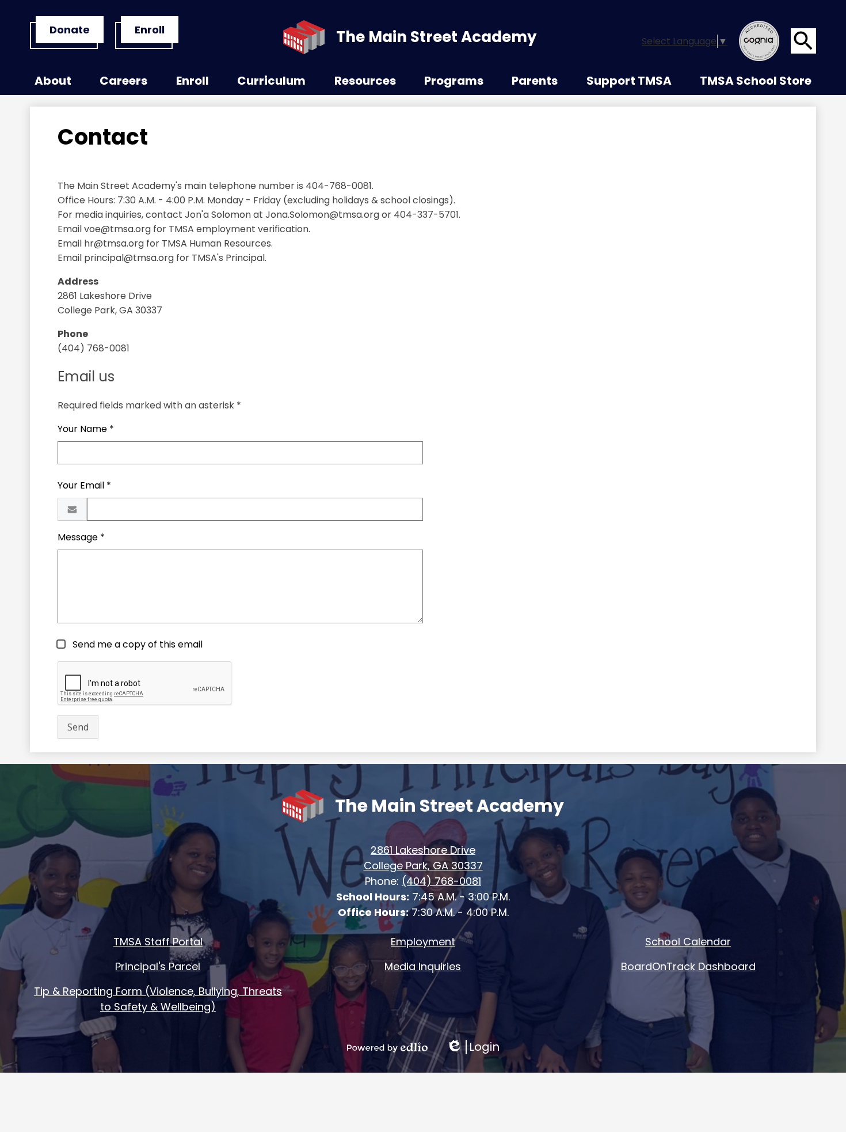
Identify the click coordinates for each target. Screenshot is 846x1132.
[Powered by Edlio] (387, 1047)
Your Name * (86, 429)
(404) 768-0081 (441, 881)
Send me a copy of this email (136, 644)
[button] (53, 83)
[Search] (803, 41)
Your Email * (84, 485)
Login (473, 1047)
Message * (81, 537)
